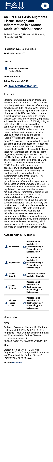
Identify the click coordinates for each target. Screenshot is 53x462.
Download (17, 362)
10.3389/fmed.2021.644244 (23, 86)
